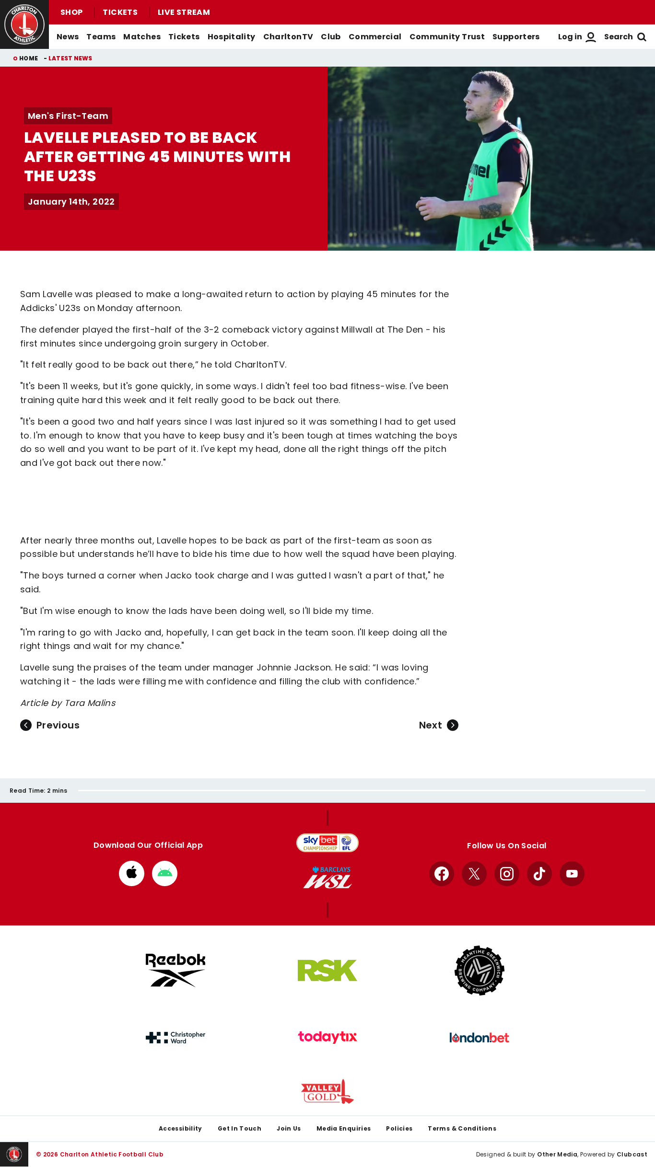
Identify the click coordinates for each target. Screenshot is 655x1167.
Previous (58, 725)
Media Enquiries (343, 1128)
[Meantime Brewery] (479, 970)
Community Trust (447, 36)
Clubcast (632, 1154)
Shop (71, 12)
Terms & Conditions (462, 1128)
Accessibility (180, 1128)
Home (28, 58)
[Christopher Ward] (175, 1037)
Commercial (375, 36)
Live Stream (184, 12)
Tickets (120, 12)
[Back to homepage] (24, 24)
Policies (399, 1128)
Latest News (70, 58)
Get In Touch (239, 1128)
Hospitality (232, 36)
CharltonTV (288, 36)
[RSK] (327, 970)
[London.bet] (479, 1037)
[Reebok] (175, 970)
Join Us (289, 1128)
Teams (101, 36)
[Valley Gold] (327, 1091)
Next (430, 725)
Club (330, 36)
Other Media (557, 1154)
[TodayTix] (327, 1037)
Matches (142, 36)
